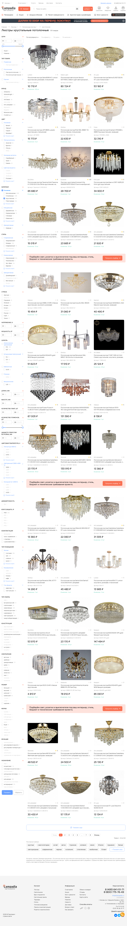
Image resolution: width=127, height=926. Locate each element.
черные (59, 849)
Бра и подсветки (39, 895)
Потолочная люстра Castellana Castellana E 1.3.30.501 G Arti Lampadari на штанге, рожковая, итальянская (42, 461)
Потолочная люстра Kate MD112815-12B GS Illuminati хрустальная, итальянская (76, 461)
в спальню (69, 849)
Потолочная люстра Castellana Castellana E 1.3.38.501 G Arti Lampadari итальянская (42, 807)
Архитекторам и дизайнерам (80, 15)
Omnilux (63, 127)
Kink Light (97, 179)
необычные (93, 849)
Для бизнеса (119, 15)
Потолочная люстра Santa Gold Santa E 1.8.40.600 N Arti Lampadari (74, 582)
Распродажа (8, 15)
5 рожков (73, 845)
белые (120, 845)
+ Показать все (117, 849)
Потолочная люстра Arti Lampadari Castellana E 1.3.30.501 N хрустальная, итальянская (74, 634)
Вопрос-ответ (69, 907)
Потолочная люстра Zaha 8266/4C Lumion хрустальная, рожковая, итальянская (43, 79)
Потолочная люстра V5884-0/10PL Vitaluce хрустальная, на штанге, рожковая (43, 304)
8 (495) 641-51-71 (120, 3)
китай (55, 845)
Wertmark (30, 750)
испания (83, 845)
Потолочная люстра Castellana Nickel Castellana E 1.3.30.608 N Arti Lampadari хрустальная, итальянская (74, 236)
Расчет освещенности (56, 15)
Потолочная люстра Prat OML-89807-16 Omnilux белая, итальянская (75, 131)
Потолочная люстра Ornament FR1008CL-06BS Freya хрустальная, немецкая (108, 131)
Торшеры (37, 900)
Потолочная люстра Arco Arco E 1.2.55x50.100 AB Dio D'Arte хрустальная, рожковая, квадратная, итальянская (42, 634)
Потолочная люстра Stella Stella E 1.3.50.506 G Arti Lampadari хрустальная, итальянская (75, 807)
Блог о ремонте (102, 15)
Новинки (68, 900)
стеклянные (81, 849)
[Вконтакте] (115, 916)
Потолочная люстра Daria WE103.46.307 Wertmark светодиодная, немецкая (42, 754)
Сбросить (18, 792)
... (81, 835)
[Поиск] (33, 9)
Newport (30, 352)
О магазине (69, 890)
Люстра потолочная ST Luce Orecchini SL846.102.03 (107, 807)
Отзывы (82, 892)
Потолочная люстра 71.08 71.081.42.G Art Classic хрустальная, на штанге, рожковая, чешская (109, 356)
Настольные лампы (40, 897)
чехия (92, 845)
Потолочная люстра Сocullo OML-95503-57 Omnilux (75, 304)
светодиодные (33, 849)
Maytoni (96, 300)
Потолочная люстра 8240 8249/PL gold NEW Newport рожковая (107, 686)
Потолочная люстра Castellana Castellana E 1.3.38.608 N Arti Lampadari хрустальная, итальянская (109, 529)
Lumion (30, 75)
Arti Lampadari (32, 232)
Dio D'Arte (31, 179)
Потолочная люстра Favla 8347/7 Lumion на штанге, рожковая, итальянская (108, 582)
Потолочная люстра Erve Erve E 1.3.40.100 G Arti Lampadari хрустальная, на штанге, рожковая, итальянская (42, 236)
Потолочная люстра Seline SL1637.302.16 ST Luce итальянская (108, 79)
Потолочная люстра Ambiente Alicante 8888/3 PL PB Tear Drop (74, 686)
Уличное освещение (40, 905)
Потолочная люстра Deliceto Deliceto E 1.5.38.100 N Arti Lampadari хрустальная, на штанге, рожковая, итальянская (109, 461)
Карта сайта (84, 897)
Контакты (83, 895)
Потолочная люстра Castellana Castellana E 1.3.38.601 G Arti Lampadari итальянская (109, 754)
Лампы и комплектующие (42, 907)
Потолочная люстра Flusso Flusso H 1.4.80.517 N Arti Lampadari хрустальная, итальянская (42, 409)
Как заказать (69, 910)
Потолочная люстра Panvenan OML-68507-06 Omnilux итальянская (73, 356)
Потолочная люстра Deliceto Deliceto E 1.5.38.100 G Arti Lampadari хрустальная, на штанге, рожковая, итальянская (42, 529)
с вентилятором (43, 845)
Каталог (26, 9)
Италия (100, 845)
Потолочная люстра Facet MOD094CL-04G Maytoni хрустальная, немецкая (109, 304)
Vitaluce (30, 300)
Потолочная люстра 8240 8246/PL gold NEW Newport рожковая (41, 356)
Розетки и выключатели (42, 910)
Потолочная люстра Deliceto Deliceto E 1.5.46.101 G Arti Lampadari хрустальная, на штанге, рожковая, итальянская (75, 754)
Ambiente (64, 682)
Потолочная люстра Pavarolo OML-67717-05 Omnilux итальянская (42, 582)
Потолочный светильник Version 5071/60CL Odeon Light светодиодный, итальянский (74, 79)
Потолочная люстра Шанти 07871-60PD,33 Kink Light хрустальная (109, 183)
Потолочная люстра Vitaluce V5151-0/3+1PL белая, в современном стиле (107, 409)
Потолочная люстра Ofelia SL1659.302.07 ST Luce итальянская (75, 529)
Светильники (38, 892)
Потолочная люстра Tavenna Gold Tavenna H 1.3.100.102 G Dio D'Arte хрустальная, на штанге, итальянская (43, 183)
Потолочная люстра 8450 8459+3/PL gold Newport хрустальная (108, 634)
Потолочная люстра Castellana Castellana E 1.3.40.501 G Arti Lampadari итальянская (109, 236)
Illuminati (63, 405)
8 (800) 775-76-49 (114, 892)
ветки (64, 845)
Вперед (96, 835)
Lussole (30, 127)
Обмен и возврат (85, 890)
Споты (36, 902)
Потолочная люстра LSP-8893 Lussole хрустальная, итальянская (41, 131)
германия (110, 845)
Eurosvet (63, 179)
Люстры (36, 890)
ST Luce (96, 75)
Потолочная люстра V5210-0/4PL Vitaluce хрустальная (42, 686)
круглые (31, 845)
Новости (68, 902)
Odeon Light (64, 75)
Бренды (67, 897)
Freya (95, 127)
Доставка (68, 905)
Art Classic (97, 352)
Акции (21, 15)
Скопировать (120, 897)
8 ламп (104, 849)
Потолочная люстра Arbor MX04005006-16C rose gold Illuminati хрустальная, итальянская (75, 409)
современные (47, 849)
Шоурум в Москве (35, 15)
